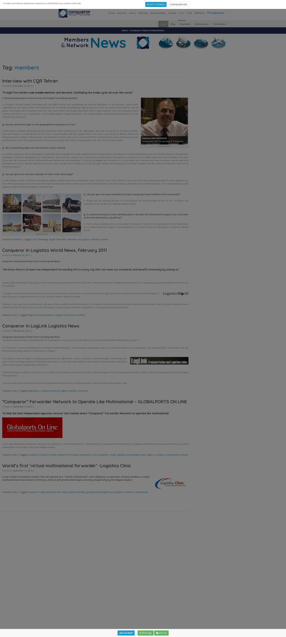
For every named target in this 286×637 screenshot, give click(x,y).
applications (33, 390)
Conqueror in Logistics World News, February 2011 (54, 250)
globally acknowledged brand (131, 454)
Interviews (17, 239)
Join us (132, 13)
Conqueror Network (50, 390)
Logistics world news (65, 315)
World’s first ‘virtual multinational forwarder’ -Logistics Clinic (66, 465)
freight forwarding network (40, 315)
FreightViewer (216, 13)
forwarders (103, 454)
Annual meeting (157, 13)
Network (184, 454)
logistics (86, 239)
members (96, 239)
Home (112, 13)
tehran (105, 239)
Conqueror (33, 454)
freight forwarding (76, 492)
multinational (172, 454)
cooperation (85, 454)
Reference (200, 13)
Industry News (202, 24)
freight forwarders (58, 239)
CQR (34, 239)
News (181, 13)
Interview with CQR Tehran (30, 81)
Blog (173, 24)
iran (79, 239)
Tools (189, 13)
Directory (142, 13)
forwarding (43, 239)
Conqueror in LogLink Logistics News (40, 326)
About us (121, 13)
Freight (113, 454)
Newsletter (185, 24)
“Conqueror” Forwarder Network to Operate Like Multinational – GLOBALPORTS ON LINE (94, 401)
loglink (64, 390)
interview (72, 239)
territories (83, 390)
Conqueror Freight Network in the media (58, 454)
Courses (172, 13)
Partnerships (219, 24)
